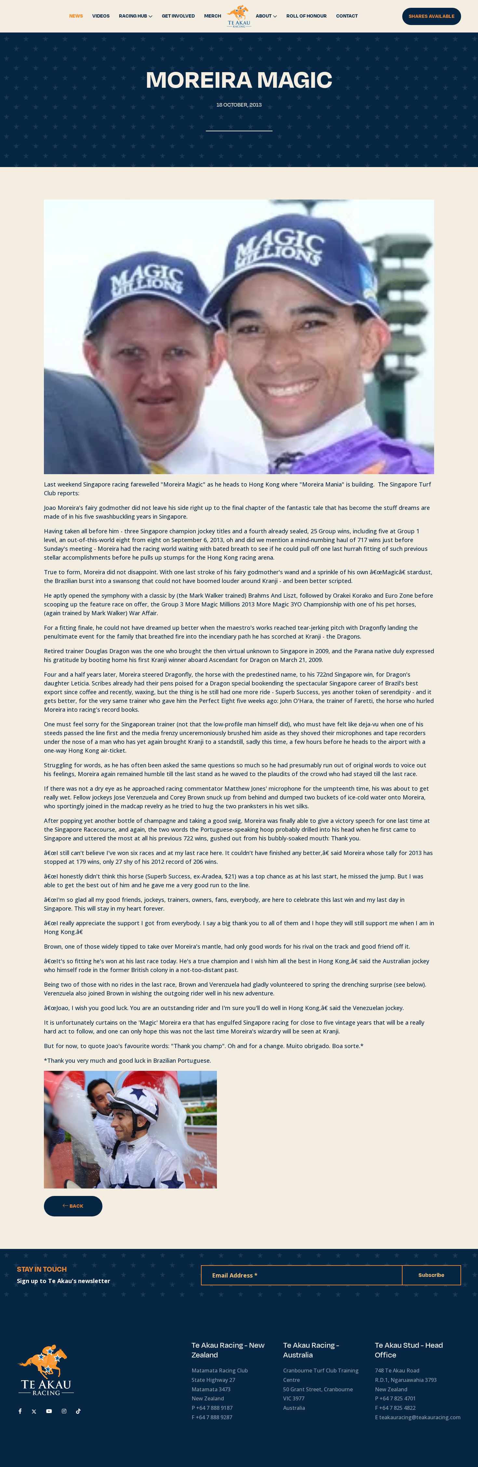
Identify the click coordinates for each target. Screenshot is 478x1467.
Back (76, 1206)
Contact (347, 16)
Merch (212, 16)
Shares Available (432, 16)
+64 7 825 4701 (397, 1398)
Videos (101, 16)
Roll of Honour (306, 16)
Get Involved (178, 16)
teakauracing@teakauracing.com (420, 1417)
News (76, 16)
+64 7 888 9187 (214, 1407)
